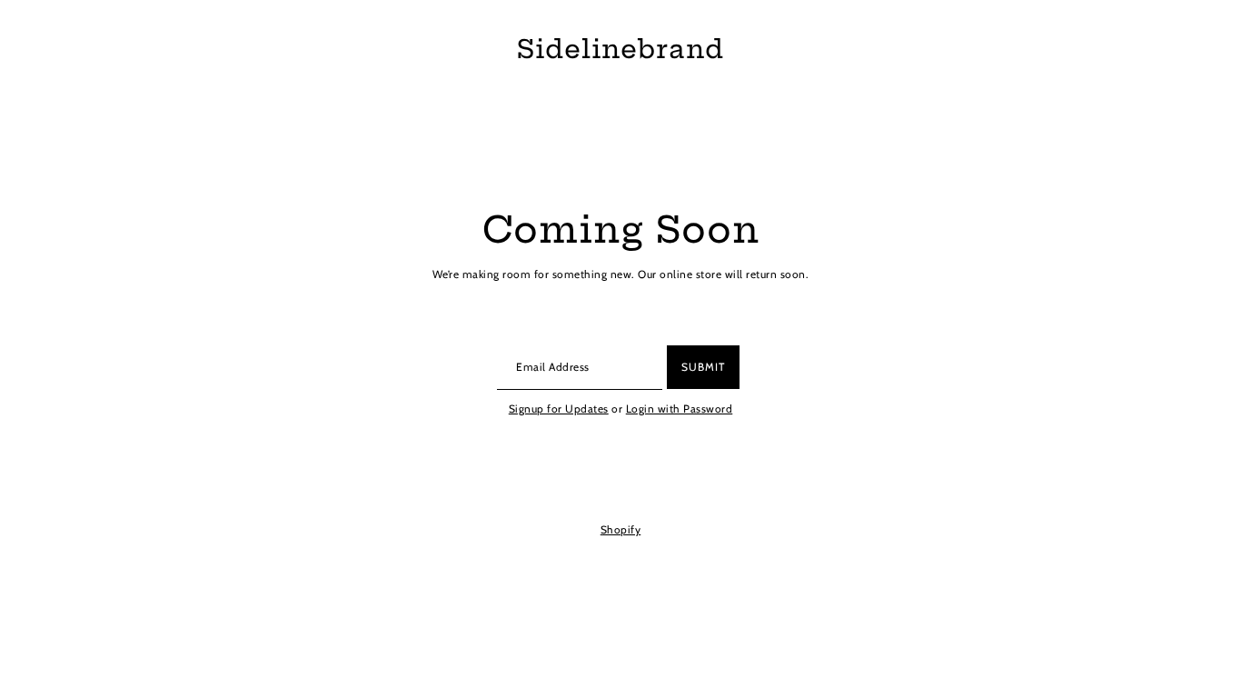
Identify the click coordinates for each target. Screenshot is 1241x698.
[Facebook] (571, 487)
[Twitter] (598, 487)
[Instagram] (629, 487)
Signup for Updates (559, 408)
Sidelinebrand (620, 50)
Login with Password (679, 408)
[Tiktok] (657, 487)
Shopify (621, 529)
